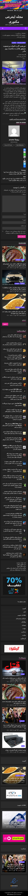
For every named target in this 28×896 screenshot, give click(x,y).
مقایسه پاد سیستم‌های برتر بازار (18, 570)
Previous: (15, 172)
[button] (25, 28)
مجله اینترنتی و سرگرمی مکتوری (17, 119)
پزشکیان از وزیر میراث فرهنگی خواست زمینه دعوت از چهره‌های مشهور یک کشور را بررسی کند (14, 726)
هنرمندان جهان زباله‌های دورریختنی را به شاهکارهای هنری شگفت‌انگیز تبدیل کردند (12, 539)
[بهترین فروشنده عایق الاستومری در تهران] (14, 740)
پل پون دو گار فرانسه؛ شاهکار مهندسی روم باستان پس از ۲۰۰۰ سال (12, 470)
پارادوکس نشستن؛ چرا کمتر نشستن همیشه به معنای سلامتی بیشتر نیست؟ (12, 492)
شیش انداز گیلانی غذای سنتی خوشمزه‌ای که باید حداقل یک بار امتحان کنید (14, 265)
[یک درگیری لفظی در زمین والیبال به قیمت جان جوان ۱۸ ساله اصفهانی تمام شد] (14, 668)
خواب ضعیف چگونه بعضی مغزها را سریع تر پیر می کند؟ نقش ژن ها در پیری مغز (13, 463)
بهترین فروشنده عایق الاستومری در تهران (15, 750)
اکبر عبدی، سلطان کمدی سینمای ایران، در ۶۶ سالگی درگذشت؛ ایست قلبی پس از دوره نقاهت (13, 397)
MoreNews (10, 894)
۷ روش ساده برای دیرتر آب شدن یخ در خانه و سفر (14, 824)
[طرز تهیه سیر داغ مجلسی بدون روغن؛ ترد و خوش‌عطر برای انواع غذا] (14, 301)
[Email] (14, 152)
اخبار (24, 612)
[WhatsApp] (14, 154)
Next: (14, 178)
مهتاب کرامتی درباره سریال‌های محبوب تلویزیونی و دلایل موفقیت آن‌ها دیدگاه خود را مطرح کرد (12, 554)
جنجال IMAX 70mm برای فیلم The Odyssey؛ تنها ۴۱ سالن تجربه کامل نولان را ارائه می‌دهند (12, 425)
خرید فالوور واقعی (21, 564)
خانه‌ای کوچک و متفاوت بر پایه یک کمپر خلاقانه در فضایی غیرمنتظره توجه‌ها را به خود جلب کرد (12, 546)
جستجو (24, 320)
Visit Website (20, 145)
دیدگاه (24, 194)
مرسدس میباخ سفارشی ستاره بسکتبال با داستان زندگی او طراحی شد (14, 288)
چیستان (24, 625)
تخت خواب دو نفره (21, 563)
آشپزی (22, 259)
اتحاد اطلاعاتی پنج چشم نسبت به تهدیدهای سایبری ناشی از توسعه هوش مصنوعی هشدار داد (12, 515)
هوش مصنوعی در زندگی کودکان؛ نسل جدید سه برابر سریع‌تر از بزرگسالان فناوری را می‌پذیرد (12, 417)
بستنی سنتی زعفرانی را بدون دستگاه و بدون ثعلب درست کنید (12, 378)
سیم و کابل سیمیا (21, 566)
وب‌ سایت (23, 225)
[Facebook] (14, 150)
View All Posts (8, 145)
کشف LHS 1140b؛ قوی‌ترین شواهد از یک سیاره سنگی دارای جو (12, 390)
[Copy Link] (14, 157)
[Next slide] (5, 768)
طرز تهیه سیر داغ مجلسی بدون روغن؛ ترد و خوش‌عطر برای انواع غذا (14, 312)
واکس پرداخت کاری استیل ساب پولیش (16, 568)
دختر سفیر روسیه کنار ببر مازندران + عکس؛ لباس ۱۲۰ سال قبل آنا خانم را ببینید (12, 531)
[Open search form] (2, 28)
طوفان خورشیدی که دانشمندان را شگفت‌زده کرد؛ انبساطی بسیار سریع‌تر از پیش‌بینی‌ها (12, 439)
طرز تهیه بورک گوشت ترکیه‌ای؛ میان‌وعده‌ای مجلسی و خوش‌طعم (13, 410)
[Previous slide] (3, 768)
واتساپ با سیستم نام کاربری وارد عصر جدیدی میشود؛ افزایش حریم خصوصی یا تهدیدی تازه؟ (12, 485)
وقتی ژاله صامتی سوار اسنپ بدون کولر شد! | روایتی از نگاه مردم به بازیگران (13, 370)
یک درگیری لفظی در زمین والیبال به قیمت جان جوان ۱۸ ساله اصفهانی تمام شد (14, 679)
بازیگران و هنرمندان (21, 42)
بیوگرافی (22, 283)
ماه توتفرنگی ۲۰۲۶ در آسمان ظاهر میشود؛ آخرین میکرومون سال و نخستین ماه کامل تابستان (13, 499)
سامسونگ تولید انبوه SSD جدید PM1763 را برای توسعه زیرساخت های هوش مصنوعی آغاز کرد (12, 447)
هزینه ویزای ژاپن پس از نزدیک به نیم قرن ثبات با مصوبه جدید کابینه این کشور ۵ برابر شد (13, 523)
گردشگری (23, 638)
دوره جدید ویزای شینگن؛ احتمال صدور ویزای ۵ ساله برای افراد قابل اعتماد (12, 432)
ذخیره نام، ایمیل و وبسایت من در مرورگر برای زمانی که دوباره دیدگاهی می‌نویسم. (15, 232)
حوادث (24, 628)
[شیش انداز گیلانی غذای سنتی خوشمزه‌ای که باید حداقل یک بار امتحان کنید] (14, 254)
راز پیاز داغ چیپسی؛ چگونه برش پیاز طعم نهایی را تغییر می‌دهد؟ (13, 364)
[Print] (14, 161)
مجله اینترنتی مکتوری (14, 19)
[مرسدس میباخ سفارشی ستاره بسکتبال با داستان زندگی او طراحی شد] (14, 277)
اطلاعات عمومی (22, 615)
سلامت (24, 635)
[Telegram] (14, 164)
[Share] (14, 166)
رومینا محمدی (21, 54)
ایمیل (24, 220)
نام (24, 214)
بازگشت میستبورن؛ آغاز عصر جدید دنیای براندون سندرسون (13, 384)
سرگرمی (14, 42)
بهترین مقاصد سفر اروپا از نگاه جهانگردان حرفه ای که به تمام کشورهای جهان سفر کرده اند (14, 455)
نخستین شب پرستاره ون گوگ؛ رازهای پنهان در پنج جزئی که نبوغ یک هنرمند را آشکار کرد (12, 477)
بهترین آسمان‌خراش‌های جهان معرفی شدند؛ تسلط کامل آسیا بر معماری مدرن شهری (12, 507)
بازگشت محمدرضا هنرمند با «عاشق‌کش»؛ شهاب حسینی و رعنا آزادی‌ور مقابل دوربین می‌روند (13, 356)
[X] (14, 159)
